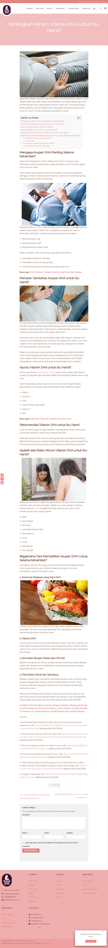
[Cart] (105, 8)
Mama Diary (60, 893)
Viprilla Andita (64, 39)
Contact (59, 897)
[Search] (100, 8)
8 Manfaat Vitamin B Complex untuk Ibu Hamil (50, 419)
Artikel (31, 893)
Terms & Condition (9, 923)
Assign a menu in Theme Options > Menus (91, 2)
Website (70, 833)
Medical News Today (46, 372)
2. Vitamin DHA (28, 141)
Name (25, 833)
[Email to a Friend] (58, 785)
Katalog (32, 901)
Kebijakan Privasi (89, 893)
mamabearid (36, 914)
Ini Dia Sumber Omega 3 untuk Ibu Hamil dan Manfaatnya (56, 272)
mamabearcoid (37, 918)
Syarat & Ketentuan (90, 889)
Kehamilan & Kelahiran (49, 20)
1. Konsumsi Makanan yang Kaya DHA (37, 138)
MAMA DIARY (60, 8)
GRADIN (48, 943)
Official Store (88, 881)
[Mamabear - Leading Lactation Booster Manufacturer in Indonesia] (12, 10)
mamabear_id (36, 921)
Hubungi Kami (73, 8)
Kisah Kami (33, 881)
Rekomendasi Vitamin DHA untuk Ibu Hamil (39, 130)
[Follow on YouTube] (107, 3)
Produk (49, 8)
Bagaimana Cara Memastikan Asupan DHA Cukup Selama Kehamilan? (50, 135)
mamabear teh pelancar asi (40, 926)
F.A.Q (85, 885)
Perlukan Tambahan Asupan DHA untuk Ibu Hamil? (42, 124)
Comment (26, 815)
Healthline (38, 227)
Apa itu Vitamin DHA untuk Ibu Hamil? (37, 127)
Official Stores (7, 914)
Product (59, 885)
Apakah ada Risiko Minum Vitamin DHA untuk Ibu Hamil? (45, 132)
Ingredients (60, 889)
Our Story (59, 881)
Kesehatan (63, 20)
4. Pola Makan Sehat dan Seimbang (36, 146)
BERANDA (30, 8)
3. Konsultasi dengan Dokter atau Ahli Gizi (38, 143)
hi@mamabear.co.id (12, 900)
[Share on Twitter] (54, 785)
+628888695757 (10, 897)
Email (47, 833)
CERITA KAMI (40, 8)
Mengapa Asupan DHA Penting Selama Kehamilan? (42, 121)
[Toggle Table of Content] (77, 118)
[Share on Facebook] (50, 785)
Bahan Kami (33, 889)
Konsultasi (86, 8)
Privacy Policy (7, 927)
